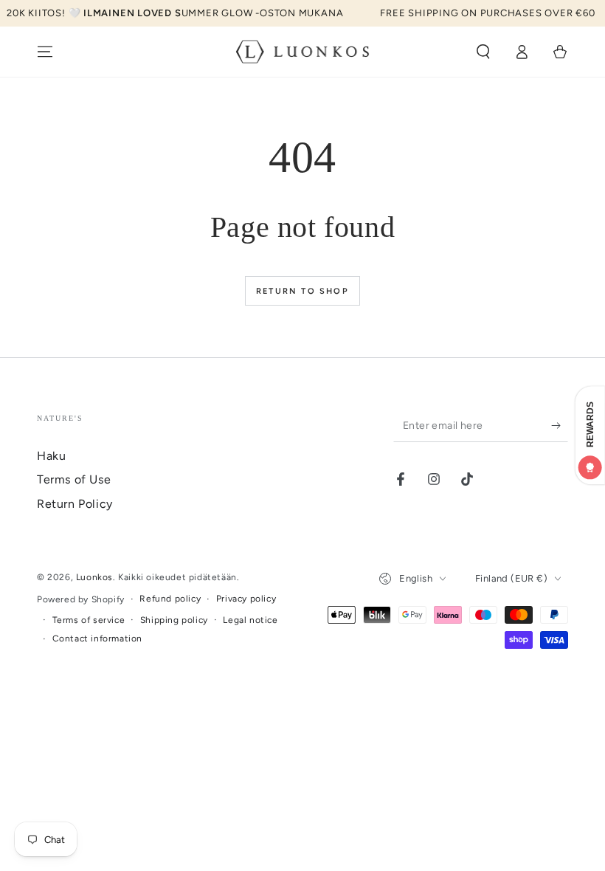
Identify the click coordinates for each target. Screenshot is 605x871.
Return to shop (302, 291)
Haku (51, 456)
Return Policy (75, 504)
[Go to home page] (303, 51)
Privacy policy (246, 598)
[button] (483, 51)
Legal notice (250, 620)
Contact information (97, 638)
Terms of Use (74, 479)
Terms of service (88, 620)
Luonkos (94, 577)
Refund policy (170, 598)
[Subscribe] (559, 425)
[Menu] (45, 51)
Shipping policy (174, 620)
